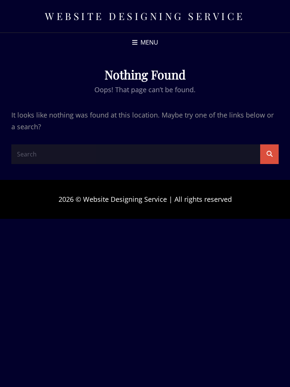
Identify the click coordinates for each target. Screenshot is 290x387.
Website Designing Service (145, 16)
